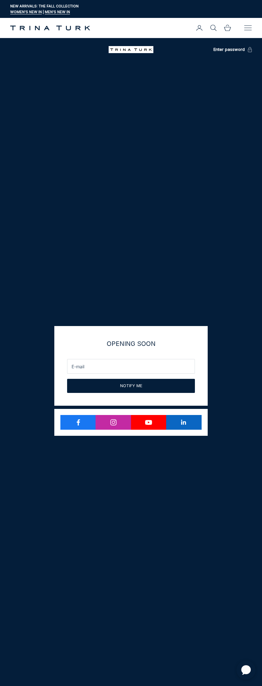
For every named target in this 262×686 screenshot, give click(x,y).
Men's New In (57, 12)
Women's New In (26, 12)
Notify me (131, 385)
